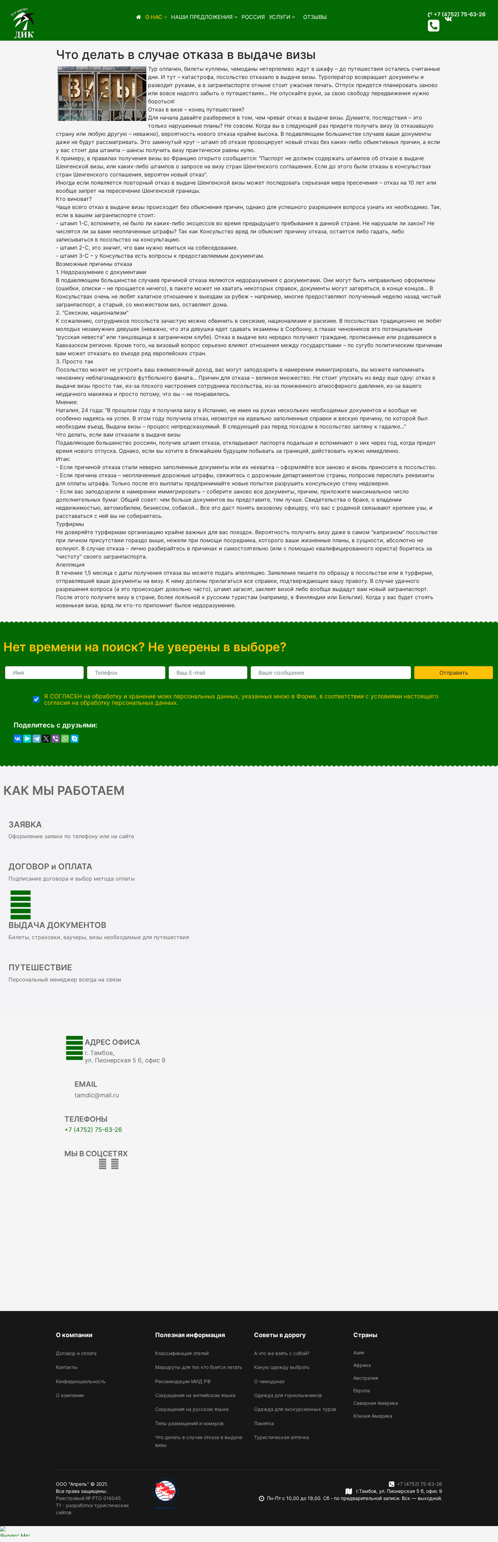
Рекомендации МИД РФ (183, 1381)
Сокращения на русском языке (192, 1409)
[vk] (114, 1164)
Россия (253, 17)
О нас (153, 17)
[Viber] (55, 739)
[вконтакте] (448, 19)
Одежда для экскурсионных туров (295, 1409)
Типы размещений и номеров (189, 1423)
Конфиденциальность (81, 1381)
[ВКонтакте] (18, 739)
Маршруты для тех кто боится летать (198, 1367)
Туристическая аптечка (281, 1437)
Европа (361, 1390)
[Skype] (74, 739)
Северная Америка (375, 1403)
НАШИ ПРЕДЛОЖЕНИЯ (202, 17)
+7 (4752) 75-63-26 (458, 14)
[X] (46, 739)
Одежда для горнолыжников (288, 1395)
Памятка (264, 1423)
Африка (362, 1365)
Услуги (279, 17)
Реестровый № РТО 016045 (88, 1498)
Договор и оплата (76, 1353)
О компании (70, 1395)
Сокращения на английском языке (195, 1395)
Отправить (453, 672)
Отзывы (315, 17)
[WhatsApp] (65, 739)
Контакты (67, 1367)
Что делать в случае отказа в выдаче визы (198, 1441)
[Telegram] (37, 739)
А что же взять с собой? (281, 1353)
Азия (358, 1352)
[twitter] (102, 1164)
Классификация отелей (182, 1353)
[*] (44, 672)
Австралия (365, 1378)
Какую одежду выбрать (282, 1367)
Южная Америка (372, 1416)
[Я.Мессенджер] (27, 739)
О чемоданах (269, 1381)
